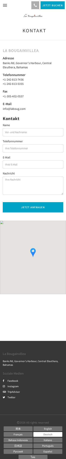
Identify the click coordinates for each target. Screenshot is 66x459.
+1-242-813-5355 (13, 84)
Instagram (13, 386)
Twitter (11, 397)
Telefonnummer (13, 141)
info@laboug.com (14, 109)
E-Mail (6, 157)
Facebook (13, 380)
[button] (33, 253)
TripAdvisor (14, 391)
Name (6, 125)
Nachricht (9, 173)
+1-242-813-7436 (13, 79)
